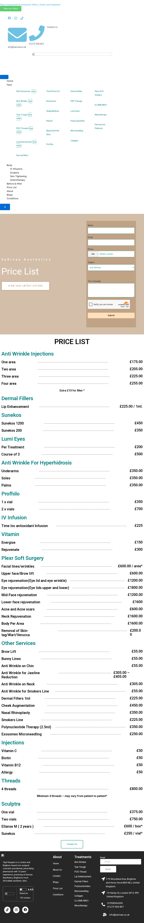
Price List (12, 187)
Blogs (10, 194)
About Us (57, 869)
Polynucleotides (82, 886)
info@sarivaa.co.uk (119, 914)
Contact (56, 876)
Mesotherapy (80, 905)
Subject (91, 262)
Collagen (78, 896)
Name (90, 225)
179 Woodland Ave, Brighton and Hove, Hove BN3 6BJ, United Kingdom (123, 883)
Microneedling (81, 891)
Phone (91, 251)
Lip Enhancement (82, 876)
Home (10, 80)
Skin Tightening (18, 176)
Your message (94, 281)
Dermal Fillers (81, 881)
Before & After (14, 183)
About (10, 191)
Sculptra (14, 172)
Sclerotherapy (17, 179)
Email (90, 237)
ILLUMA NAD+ (81, 900)
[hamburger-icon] (4, 77)
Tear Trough (80, 867)
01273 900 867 (115, 906)
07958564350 (115, 903)
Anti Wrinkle (80, 862)
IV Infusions (16, 168)
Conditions (12, 198)
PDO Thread (80, 871)
